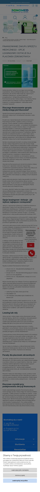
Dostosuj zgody (20, 475)
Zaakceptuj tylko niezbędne (20, 470)
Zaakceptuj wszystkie (20, 480)
